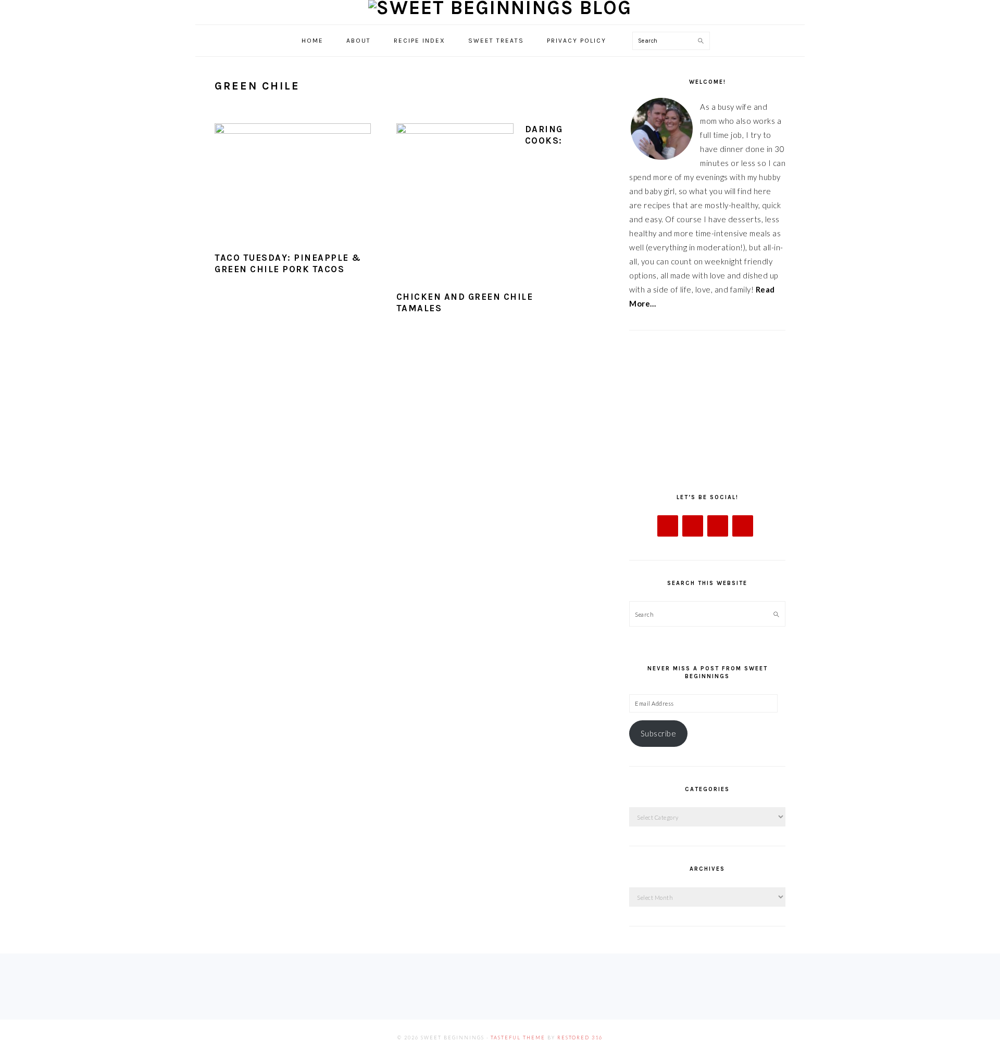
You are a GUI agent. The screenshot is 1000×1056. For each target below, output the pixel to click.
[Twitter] (692, 526)
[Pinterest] (742, 526)
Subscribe (659, 733)
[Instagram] (717, 526)
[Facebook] (667, 526)
